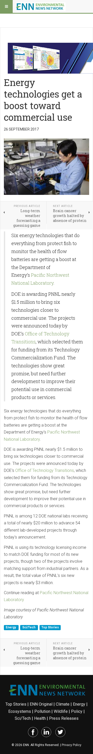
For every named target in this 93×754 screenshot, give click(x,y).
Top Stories (50, 627)
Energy (11, 627)
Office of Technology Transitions (44, 470)
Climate (62, 704)
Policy (76, 711)
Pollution (42, 711)
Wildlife (61, 711)
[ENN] (41, 6)
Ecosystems (19, 711)
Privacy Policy (71, 745)
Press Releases (64, 718)
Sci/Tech (29, 627)
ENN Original (41, 704)
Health (40, 718)
